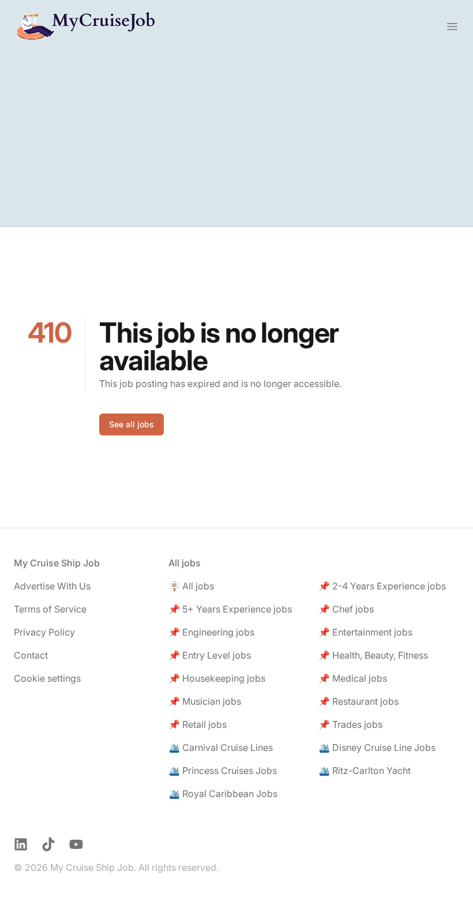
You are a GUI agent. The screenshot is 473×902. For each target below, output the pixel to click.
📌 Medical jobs (352, 678)
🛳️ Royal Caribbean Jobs (222, 793)
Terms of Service (50, 609)
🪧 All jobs (191, 586)
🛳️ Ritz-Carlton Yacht (364, 770)
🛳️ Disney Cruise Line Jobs (377, 747)
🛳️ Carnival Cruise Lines (220, 747)
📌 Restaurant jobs (358, 701)
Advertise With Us (52, 586)
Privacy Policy (44, 632)
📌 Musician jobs (204, 701)
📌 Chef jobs (346, 609)
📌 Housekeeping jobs (216, 678)
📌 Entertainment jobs (365, 632)
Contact (31, 655)
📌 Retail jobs (197, 724)
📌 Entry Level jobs (209, 655)
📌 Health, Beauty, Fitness (373, 655)
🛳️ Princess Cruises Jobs (222, 770)
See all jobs (131, 424)
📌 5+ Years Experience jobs (230, 609)
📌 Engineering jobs (211, 632)
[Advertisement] (236, 139)
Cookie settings (47, 678)
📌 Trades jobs (350, 724)
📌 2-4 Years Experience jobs (382, 586)
